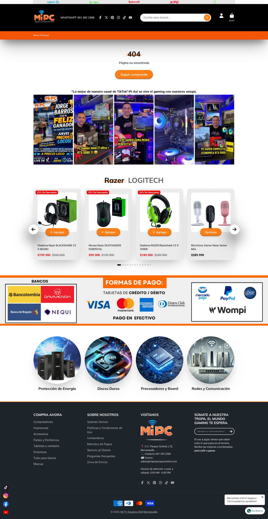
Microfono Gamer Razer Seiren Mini (210, 224)
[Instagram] (118, 17)
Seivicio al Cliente (98, 450)
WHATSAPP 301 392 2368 (77, 17)
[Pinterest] (112, 17)
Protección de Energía (57, 363)
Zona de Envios (97, 462)
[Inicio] (44, 17)
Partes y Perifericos (46, 440)
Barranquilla (150, 511)
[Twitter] (106, 17)
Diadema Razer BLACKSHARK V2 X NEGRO (57, 224)
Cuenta (221, 17)
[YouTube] (130, 17)
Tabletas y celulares (46, 446)
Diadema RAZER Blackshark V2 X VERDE (159, 224)
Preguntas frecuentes (101, 456)
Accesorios (41, 434)
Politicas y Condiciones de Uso (104, 430)
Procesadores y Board (159, 363)
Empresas (40, 452)
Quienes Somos (97, 422)
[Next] (230, 129)
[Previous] (38, 129)
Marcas (38, 464)
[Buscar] (207, 17)
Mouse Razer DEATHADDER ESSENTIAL (108, 224)
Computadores (43, 422)
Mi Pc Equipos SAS (132, 511)
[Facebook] (100, 17)
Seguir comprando (134, 74)
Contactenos (95, 438)
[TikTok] (124, 17)
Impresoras (41, 428)
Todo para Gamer (45, 458)
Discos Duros (108, 363)
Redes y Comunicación (210, 363)
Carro (231, 17)
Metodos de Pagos (99, 444)
